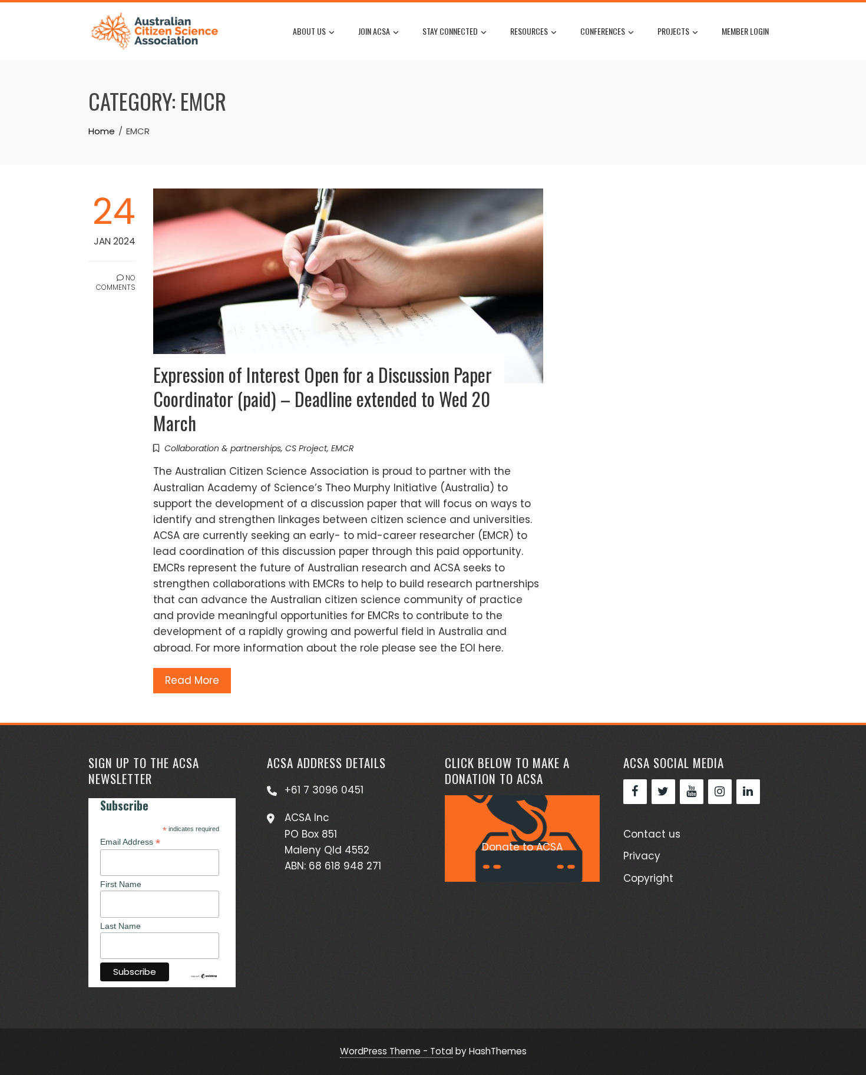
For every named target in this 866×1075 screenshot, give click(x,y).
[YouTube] (691, 791)
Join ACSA (374, 31)
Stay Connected (450, 31)
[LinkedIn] (748, 791)
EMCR (342, 448)
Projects (673, 31)
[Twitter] (663, 791)
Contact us (651, 834)
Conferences (602, 31)
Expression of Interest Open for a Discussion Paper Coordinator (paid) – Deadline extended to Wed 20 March (322, 398)
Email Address (130, 842)
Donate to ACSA (522, 847)
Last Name (120, 926)
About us (309, 31)
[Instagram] (720, 791)
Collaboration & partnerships (222, 448)
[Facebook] (635, 791)
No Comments (115, 283)
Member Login (745, 31)
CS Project (306, 448)
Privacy (641, 856)
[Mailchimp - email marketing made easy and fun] (204, 975)
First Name (120, 884)
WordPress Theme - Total (396, 1051)
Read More (192, 680)
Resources (529, 31)
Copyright (648, 878)
